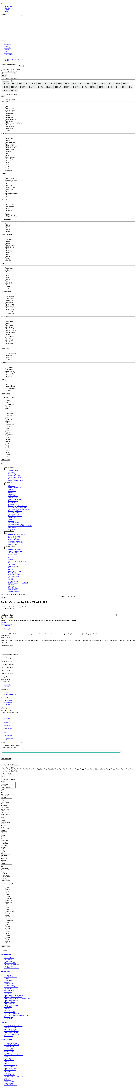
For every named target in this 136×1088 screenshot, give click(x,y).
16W (23, 87)
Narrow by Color (9, 397)
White (8, 456)
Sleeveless (9, 376)
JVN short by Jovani (14, 538)
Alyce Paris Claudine (14, 487)
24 (104, 83)
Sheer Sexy (9, 159)
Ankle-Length (10, 296)
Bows (8, 243)
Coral (8, 441)
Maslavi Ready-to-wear (15, 516)
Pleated (8, 191)
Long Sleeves (10, 371)
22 (97, 83)
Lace (7, 254)
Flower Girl (9, 117)
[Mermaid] (5, 860)
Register (6, 9)
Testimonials (8, 735)
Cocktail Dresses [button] (6, 1022)
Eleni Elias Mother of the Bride (17, 561)
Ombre (8, 229)
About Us (7, 693)
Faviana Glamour (13, 496)
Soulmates (11, 584)
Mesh (8, 277)
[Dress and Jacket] (6, 794)
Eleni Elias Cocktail (14, 536)
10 (54, 83)
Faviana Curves (12, 494)
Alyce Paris (11, 486)
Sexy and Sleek (10, 157)
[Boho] (6, 792)
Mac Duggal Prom (13, 514)
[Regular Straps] (5, 875)
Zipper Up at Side (11, 216)
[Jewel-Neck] (5, 853)
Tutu (7, 168)
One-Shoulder (10, 332)
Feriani (10, 563)
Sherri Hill (11, 519)
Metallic (8, 226)
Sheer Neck (9, 340)
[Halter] (5, 850)
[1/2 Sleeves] (6, 865)
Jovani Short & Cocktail (15, 539)
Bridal (8, 106)
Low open (9, 210)
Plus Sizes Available (12, 193)
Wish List (7, 704)
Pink (7, 428)
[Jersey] (4, 837)
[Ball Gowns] (6, 791)
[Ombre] (3, 820)
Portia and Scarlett (13, 522)
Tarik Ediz (11, 586)
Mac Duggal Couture (14, 574)
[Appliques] (5, 824)
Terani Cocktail (12, 544)
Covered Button (11, 205)
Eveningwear (12, 472)
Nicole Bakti (12, 517)
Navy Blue (9, 419)
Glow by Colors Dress (14, 497)
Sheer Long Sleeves (12, 373)
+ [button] (5, 469)
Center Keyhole (11, 182)
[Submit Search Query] (21, 742)
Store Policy (8, 729)
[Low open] (6, 812)
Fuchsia (8, 432)
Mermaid (9, 357)
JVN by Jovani (12, 504)
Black (8, 450)
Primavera (11, 521)
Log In (6, 11)
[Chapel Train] (5, 844)
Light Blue (9, 413)
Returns (6, 686)
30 (126, 83)
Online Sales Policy (6, 624)
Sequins (8, 260)
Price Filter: (7, 71)
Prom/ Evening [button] (5, 971)
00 (15, 83)
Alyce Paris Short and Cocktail (17, 534)
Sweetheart (9, 343)
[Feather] (4, 835)
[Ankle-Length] (5, 840)
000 (7, 83)
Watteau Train (10, 313)
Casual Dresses (10, 110)
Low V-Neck (10, 329)
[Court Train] (5, 845)
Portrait (8, 334)
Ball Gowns (9, 138)
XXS (103, 87)
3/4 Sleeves (9, 369)
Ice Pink (8, 426)
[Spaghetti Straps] (5, 877)
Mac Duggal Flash (13, 512)
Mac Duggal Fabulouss (15, 511)
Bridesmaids (10, 108)
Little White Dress (11, 148)
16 (75, 83)
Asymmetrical (10, 298)
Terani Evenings (13, 588)
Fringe (8, 252)
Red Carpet (9, 128)
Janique (10, 569)
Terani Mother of (13, 589)
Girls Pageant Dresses (12, 119)
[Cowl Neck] (5, 849)
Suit (7, 164)
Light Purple (10, 425)
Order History (8, 702)
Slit (7, 197)
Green (8, 406)
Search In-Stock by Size (11, 78)
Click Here (8, 620)
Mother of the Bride (14, 475)
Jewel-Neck (9, 327)
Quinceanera (10, 126)
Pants (7, 153)
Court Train (9, 302)
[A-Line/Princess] (5, 857)
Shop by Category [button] (9, 467)
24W (59, 87)
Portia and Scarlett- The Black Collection (20, 526)
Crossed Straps (10, 206)
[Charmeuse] (4, 832)
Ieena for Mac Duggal (14, 499)
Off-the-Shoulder (11, 331)
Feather (8, 249)
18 (83, 83)
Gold (7, 447)
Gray (7, 452)
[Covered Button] (6, 807)
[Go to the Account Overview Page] (1, 3)
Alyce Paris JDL (13, 553)
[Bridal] (8, 783)
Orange (8, 439)
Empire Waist (10, 355)
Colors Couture (12, 558)
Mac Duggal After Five (15, 541)
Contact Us (7, 685)
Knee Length (10, 306)
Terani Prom (11, 529)
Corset (8, 184)
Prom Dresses (10, 125)
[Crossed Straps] (6, 809)
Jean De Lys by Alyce (14, 571)
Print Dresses (10, 155)
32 (7, 87)
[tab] (69, 474)
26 (112, 83)
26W (67, 87)
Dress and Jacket (11, 142)
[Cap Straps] (5, 873)
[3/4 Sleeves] (6, 867)
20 (90, 83)
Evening (8, 115)
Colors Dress (12, 491)
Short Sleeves (10, 375)
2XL (14, 90)
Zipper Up (9, 214)
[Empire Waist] (5, 858)
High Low (9, 185)
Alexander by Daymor (14, 549)
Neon (8, 228)
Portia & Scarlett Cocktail (15, 543)
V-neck (8, 345)
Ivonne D (11, 568)
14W (15, 87)
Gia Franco (11, 564)
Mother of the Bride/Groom (14, 123)
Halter (8, 323)
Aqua (8, 410)
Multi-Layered (10, 187)
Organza (8, 279)
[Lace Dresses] (6, 796)
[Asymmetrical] (5, 842)
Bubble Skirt (10, 178)
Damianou (11, 559)
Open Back (9, 189)
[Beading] (5, 825)
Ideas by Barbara (13, 566)
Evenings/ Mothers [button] (6, 1039)
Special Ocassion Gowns (15, 480)
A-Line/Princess (11, 354)
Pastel (8, 231)
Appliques (9, 239)
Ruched (8, 195)
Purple (8, 421)
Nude (8, 445)
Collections (7, 718)
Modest (8, 151)
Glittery (8, 224)
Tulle (7, 288)
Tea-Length (9, 311)
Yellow (8, 400)
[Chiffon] (4, 834)
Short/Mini (9, 308)
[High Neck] (5, 852)
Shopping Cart (8, 8)
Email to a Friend (6, 625)
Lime (7, 408)
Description (7, 629)
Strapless (8, 342)
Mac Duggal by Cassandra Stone (17, 506)
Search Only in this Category (11, 69)
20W (41, 87)
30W (85, 87)
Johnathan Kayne (13, 501)
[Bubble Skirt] (6, 799)
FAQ (5, 732)
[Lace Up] (6, 811)
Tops (7, 166)
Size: (2, 615)
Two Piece (9, 170)
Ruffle (8, 256)
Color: (3, 617)
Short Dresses (10, 161)
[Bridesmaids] (8, 784)
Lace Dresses (10, 144)
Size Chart (4, 622)
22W (50, 87)
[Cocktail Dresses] (8, 787)
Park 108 (10, 579)
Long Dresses (10, 149)
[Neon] (3, 819)
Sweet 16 (9, 130)
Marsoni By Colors (13, 576)
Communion (10, 113)
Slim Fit (8, 359)
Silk (7, 285)
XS (111, 87)
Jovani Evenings (13, 573)
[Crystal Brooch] (5, 829)
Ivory (8, 443)
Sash (7, 258)
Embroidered (10, 247)
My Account (8, 6)
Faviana (10, 492)
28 (119, 83)
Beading (8, 241)
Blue (7, 417)
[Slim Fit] (5, 862)
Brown (8, 449)
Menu (2, 41)
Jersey (8, 274)
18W (32, 87)
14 (68, 83)
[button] (7, 44)
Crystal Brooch (10, 245)
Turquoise (9, 412)
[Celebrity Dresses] (6, 801)
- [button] (5, 484)
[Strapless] (5, 878)
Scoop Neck (10, 338)
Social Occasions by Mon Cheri (18, 583)
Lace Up (8, 208)
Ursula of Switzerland (14, 591)
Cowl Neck (9, 321)
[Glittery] (3, 816)
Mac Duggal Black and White (17, 507)
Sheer (8, 212)
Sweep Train (10, 309)
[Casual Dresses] (8, 786)
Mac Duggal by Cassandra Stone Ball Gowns (21, 509)
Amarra (10, 489)
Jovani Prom (11, 502)
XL (7, 90)
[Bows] (5, 827)
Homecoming (10, 121)
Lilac (7, 423)
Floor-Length (10, 304)
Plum (7, 436)
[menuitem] (69, 6)
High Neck (9, 325)
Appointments (8, 739)
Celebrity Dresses (11, 180)
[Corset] (6, 804)
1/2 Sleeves (9, 367)
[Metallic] (3, 817)
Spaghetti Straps (11, 388)
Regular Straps (10, 386)
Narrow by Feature (9, 99)
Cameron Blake (12, 556)
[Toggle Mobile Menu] (1, 714)
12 (61, 83)
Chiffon (8, 270)
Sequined (9, 283)
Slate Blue (9, 415)
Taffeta (8, 286)
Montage (10, 578)
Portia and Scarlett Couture (16, 524)
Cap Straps (9, 385)
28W (76, 87)
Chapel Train (10, 300)
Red (7, 438)
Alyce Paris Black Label (15, 551)
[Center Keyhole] (6, 802)
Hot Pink (9, 430)
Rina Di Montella (13, 581)
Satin (7, 281)
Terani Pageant (12, 527)
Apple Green (10, 404)
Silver (8, 454)
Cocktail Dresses (11, 112)
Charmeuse (9, 268)
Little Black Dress (11, 146)
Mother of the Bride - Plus (15, 477)
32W (94, 87)
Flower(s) (9, 251)
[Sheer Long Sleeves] (6, 870)
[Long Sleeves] (6, 868)
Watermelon (9, 434)
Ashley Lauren (12, 554)
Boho (8, 140)
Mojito (8, 402)
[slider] (121, 752)
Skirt (7, 162)
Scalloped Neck (11, 336)
